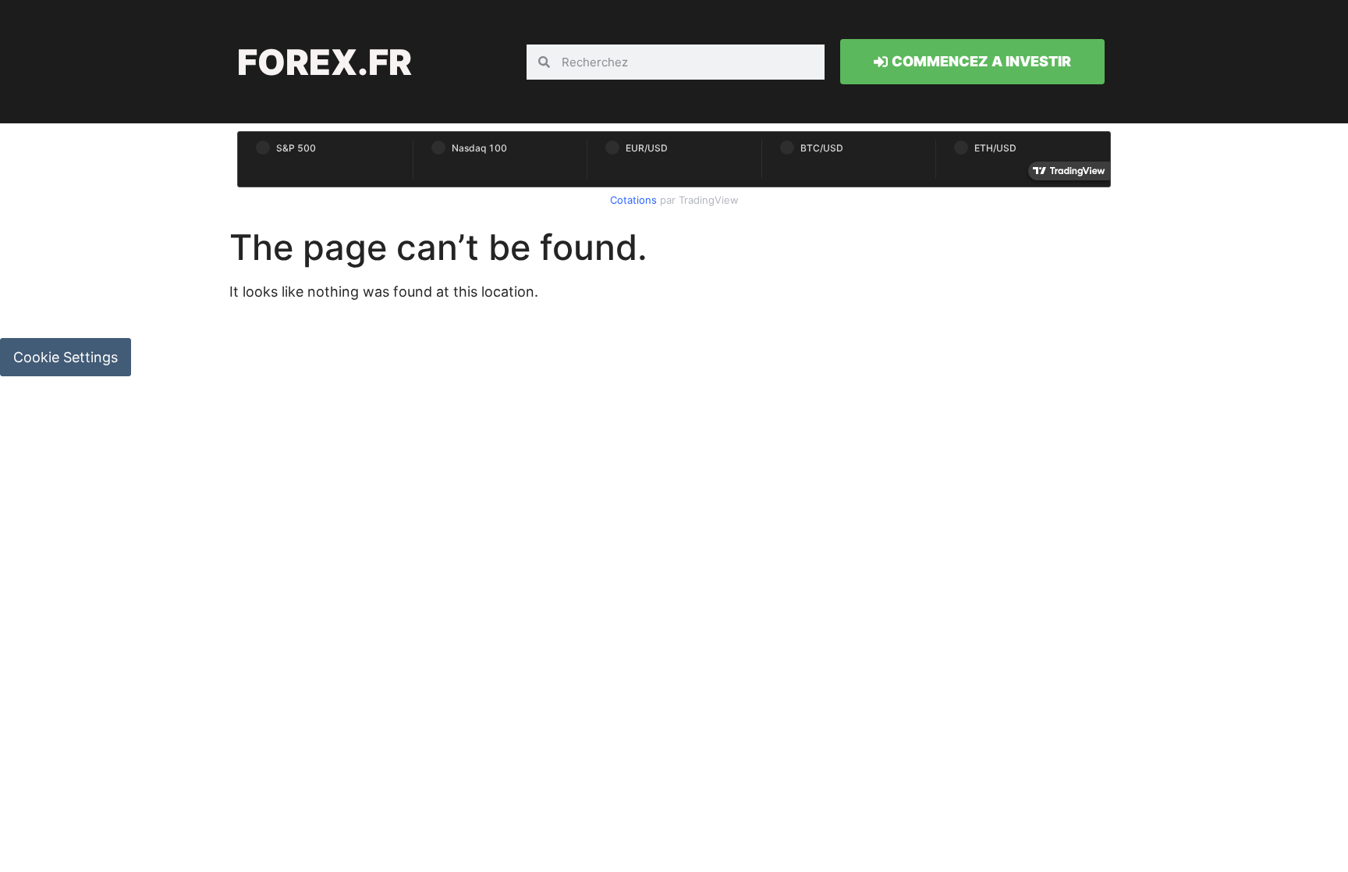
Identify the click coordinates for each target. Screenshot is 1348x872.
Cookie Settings (65, 357)
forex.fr (324, 62)
